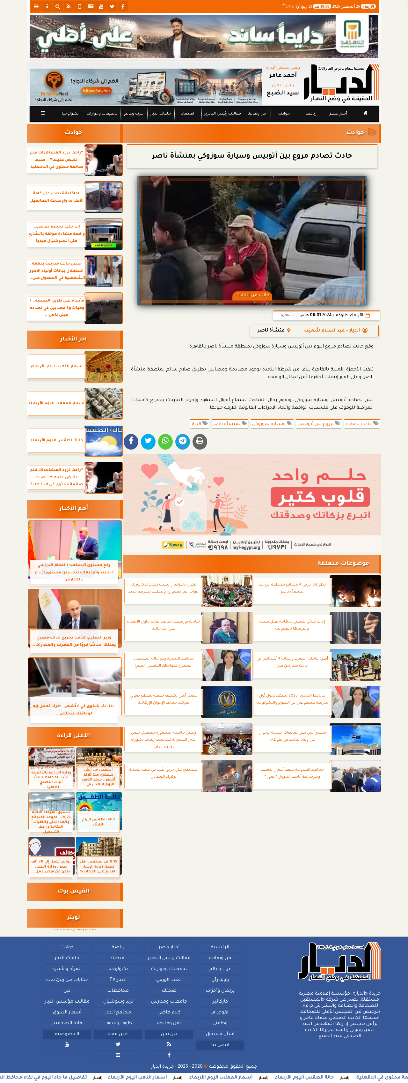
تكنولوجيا (70, 114)
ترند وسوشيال (118, 1002)
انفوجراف (219, 1012)
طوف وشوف (118, 1023)
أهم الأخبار (73, 509)
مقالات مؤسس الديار (66, 1002)
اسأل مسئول (220, 1034)
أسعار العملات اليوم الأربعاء (262, 1077)
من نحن (169, 1034)
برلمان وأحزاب (220, 991)
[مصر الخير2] (252, 503)
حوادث (284, 114)
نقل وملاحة (169, 1023)
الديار (196, 424)
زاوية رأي (220, 980)
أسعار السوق (67, 1012)
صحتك (168, 991)
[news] (90, 6)
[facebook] (123, 6)
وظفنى (219, 1023)
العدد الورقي (169, 980)
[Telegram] (182, 442)
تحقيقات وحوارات (101, 114)
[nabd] (80, 6)
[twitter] (112, 6)
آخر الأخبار (73, 340)
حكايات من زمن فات (67, 980)
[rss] (69, 6)
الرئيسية (220, 947)
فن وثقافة (257, 114)
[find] (58, 6)
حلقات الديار (160, 114)
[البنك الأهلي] (204, 36)
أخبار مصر (338, 114)
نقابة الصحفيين (67, 1023)
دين (66, 991)
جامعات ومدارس (169, 1002)
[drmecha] (204, 122)
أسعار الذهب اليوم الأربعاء (178, 1077)
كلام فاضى (168, 1012)
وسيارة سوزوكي (269, 424)
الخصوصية (67, 1034)
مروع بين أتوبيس (316, 424)
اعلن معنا (117, 1034)
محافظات (118, 991)
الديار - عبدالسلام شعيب (332, 330)
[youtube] (101, 6)
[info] (47, 6)
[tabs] (36, 6)
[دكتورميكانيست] (146, 87)
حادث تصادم (359, 424)
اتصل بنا (220, 1045)
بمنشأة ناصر (227, 424)
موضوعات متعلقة (343, 564)
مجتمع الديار (118, 1012)
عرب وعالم (133, 114)
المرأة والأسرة (67, 969)
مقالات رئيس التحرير (222, 114)
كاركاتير (220, 1002)
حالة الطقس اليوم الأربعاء (345, 1077)
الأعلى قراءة (73, 736)
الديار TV (118, 980)
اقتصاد (187, 114)
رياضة (311, 114)
